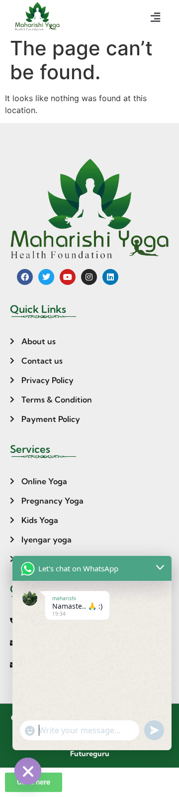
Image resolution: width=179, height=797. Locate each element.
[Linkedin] (110, 277)
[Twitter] (46, 277)
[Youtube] (68, 277)
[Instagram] (89, 277)
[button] (155, 17)
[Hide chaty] (27, 771)
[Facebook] (25, 277)
